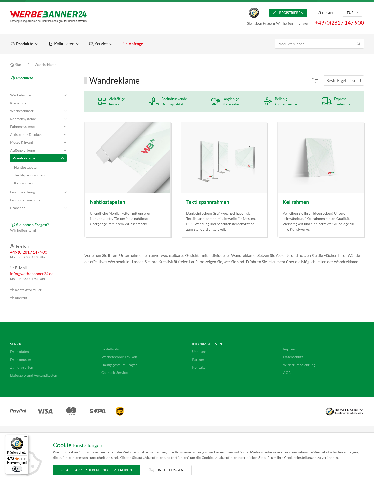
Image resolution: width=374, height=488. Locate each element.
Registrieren (290, 12)
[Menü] (26, 438)
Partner (198, 359)
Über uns (199, 351)
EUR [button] (350, 12)
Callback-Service (114, 372)
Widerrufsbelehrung (299, 365)
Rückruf (21, 298)
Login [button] (327, 13)
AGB (287, 372)
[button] (24, 44)
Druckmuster (20, 359)
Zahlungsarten (21, 367)
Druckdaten (19, 351)
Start (18, 64)
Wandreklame (45, 64)
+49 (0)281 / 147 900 (339, 22)
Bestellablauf (111, 349)
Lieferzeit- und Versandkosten (33, 375)
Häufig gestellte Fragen (119, 365)
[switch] (17, 469)
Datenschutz (293, 357)
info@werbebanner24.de (31, 273)
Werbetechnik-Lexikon (119, 357)
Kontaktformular (28, 290)
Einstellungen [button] (169, 470)
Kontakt (198, 367)
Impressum (292, 349)
